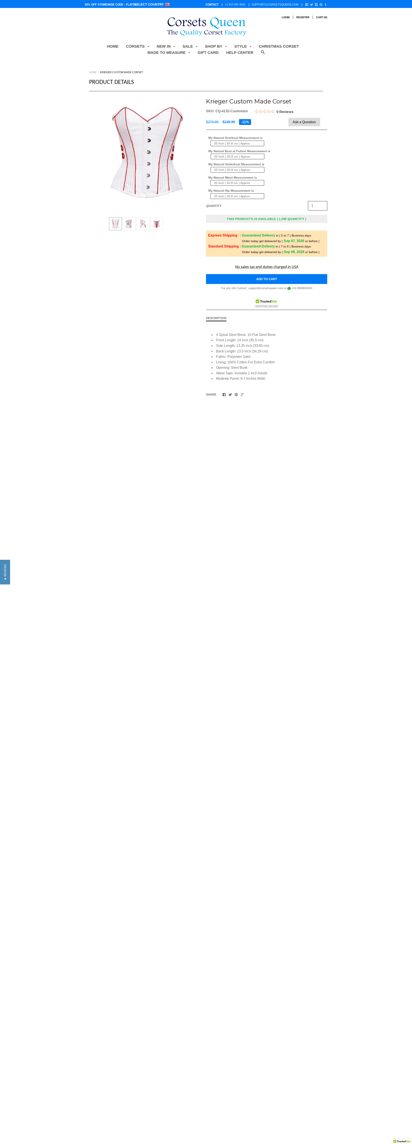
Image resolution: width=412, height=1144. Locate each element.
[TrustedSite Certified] (266, 303)
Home (112, 46)
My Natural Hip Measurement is (231, 190)
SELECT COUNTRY (149, 4)
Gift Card (208, 52)
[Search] (263, 54)
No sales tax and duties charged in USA (266, 266)
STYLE (241, 46)
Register (302, 17)
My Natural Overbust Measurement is (235, 138)
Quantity (213, 206)
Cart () (321, 17)
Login (286, 17)
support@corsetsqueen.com (274, 4)
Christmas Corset (279, 46)
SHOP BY (214, 46)
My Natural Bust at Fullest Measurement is (239, 151)
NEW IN (164, 46)
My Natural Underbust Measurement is (236, 164)
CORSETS (136, 46)
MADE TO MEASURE (167, 52)
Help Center (239, 52)
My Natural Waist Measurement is (232, 177)
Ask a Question (304, 122)
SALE (188, 46)
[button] (5, 572)
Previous (107, 224)
